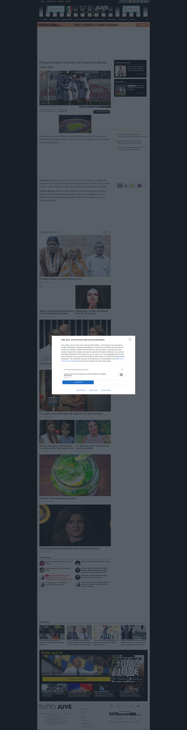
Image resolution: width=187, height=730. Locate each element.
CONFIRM (78, 382)
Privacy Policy (105, 390)
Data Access (93, 390)
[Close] (131, 340)
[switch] (120, 374)
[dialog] (93, 365)
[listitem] (93, 369)
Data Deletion (81, 390)
